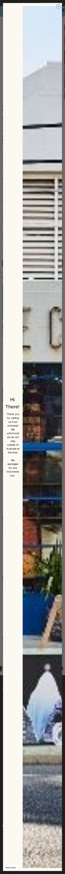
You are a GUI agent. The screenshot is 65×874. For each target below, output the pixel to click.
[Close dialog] (58, 6)
